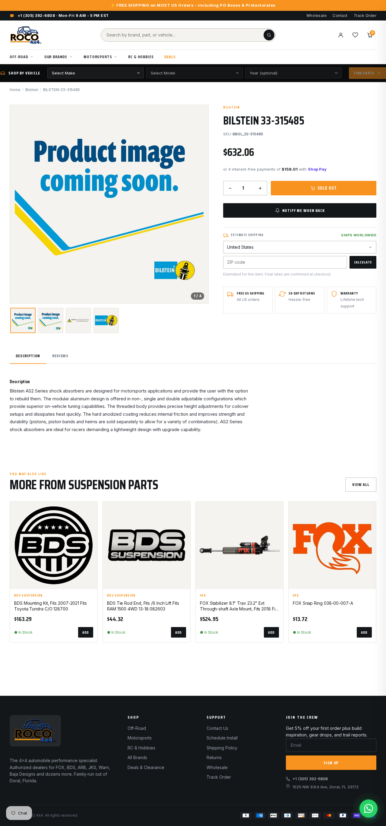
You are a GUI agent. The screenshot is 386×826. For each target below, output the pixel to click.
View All (360, 484)
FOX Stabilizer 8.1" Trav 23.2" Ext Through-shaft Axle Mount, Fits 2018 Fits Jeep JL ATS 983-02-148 (239, 606)
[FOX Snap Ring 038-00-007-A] (332, 545)
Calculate (363, 262)
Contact (340, 15)
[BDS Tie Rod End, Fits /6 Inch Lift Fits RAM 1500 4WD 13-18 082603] (146, 545)
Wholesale (316, 15)
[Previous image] (20, 204)
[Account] (340, 35)
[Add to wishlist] (90, 511)
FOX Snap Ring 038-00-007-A (323, 603)
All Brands (137, 757)
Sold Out (327, 188)
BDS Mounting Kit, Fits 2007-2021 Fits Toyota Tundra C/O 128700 (50, 606)
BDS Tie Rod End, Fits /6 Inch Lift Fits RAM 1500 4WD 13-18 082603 (143, 606)
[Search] (269, 35)
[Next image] (199, 204)
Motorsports (98, 56)
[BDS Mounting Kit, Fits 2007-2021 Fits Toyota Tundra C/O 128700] (53, 545)
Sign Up (331, 762)
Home (15, 89)
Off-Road (19, 56)
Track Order (365, 15)
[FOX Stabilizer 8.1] (239, 545)
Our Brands (55, 56)
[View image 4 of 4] (106, 320)
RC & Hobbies (140, 56)
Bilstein (31, 89)
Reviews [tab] (60, 355)
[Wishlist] (355, 35)
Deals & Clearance (146, 767)
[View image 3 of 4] (78, 320)
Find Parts (364, 73)
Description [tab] (28, 355)
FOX (203, 595)
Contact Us (217, 728)
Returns (214, 757)
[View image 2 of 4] (50, 320)
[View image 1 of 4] (23, 320)
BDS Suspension (28, 595)
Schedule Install (222, 737)
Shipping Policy (222, 747)
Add (85, 632)
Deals (170, 56)
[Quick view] (90, 526)
